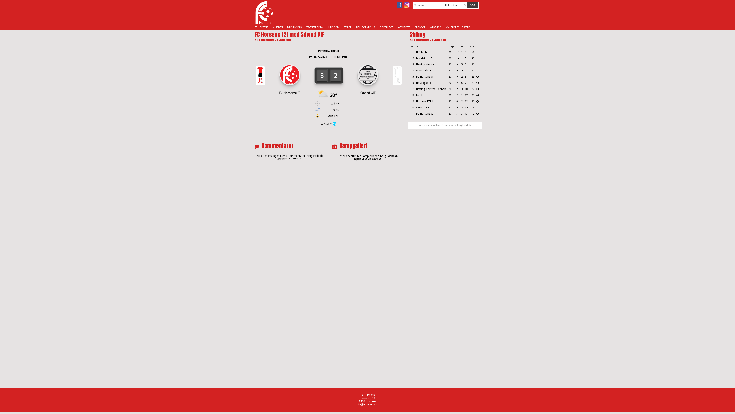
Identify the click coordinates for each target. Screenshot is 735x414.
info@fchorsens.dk (367, 404)
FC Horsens (261, 27)
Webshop (435, 27)
